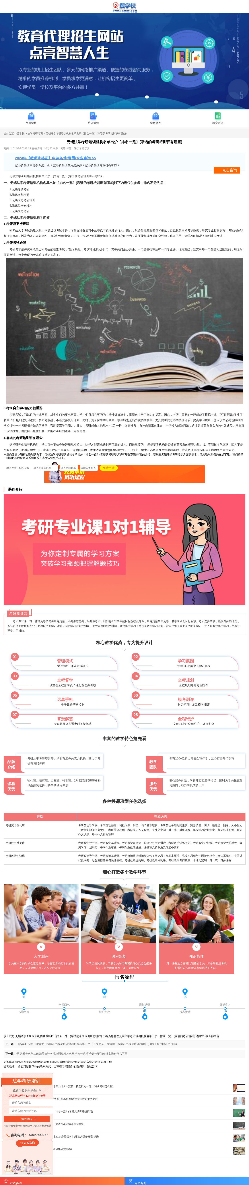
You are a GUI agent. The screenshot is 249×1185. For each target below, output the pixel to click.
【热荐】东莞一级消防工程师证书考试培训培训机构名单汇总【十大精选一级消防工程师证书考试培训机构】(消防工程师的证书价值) (96, 1044)
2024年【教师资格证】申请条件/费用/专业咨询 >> (55, 158)
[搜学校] (124, 11)
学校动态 (155, 122)
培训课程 (93, 122)
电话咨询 (140, 1183)
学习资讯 (94, 1061)
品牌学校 (31, 122)
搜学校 (20, 133)
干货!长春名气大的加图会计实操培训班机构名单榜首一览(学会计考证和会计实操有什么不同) (72, 1053)
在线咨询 (91, 1066)
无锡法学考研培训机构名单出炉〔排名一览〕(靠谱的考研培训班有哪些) (58, 1036)
